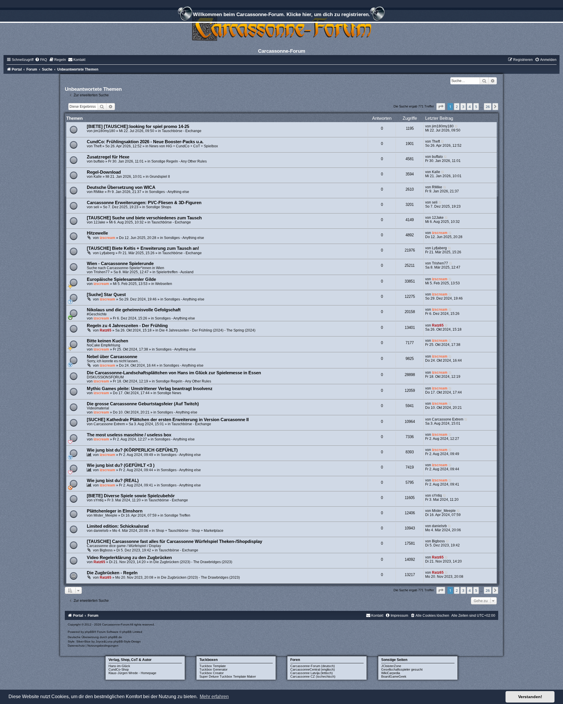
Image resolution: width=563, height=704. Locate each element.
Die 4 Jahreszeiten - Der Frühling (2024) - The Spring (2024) (207, 330)
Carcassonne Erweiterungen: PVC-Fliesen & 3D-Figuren (144, 202)
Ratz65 (105, 330)
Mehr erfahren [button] (214, 696)
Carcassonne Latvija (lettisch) (311, 673)
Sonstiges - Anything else (169, 192)
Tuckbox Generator (213, 669)
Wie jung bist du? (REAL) (113, 480)
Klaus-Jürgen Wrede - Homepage (132, 673)
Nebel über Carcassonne (112, 356)
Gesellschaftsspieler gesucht (402, 669)
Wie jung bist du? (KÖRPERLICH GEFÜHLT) (132, 450)
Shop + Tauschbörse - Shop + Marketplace (189, 531)
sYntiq (99, 500)
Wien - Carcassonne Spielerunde (120, 263)
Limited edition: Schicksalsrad (118, 526)
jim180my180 (104, 131)
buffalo (99, 161)
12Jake (99, 222)
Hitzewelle (97, 233)
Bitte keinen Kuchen (107, 341)
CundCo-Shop (118, 669)
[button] (440, 106)
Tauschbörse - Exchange (181, 131)
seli (96, 207)
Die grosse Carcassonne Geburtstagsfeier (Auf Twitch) (143, 403)
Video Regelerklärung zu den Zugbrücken (129, 557)
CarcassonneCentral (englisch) (312, 669)
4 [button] (470, 106)
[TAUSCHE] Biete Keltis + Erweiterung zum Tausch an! (143, 248)
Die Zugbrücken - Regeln (112, 572)
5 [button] (476, 106)
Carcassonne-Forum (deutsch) (312, 666)
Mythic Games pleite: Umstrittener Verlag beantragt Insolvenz (150, 388)
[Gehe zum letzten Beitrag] (456, 126)
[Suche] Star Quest (106, 294)
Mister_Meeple (105, 515)
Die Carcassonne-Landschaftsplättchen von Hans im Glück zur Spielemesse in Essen (174, 372)
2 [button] (457, 106)
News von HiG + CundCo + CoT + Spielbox (183, 146)
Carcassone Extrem (109, 424)
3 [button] (463, 106)
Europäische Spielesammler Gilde (121, 279)
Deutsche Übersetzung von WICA (121, 187)
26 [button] (488, 106)
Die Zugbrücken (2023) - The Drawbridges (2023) (192, 562)
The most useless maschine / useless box (129, 435)
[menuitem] (41, 60)
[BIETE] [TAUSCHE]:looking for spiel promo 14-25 (138, 126)
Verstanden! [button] (530, 696)
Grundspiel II (160, 177)
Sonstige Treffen (177, 515)
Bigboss (106, 550)
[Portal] (281, 27)
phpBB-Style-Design (127, 641)
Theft (97, 146)
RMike (99, 192)
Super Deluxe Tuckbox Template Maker (227, 676)
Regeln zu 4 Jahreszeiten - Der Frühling (127, 325)
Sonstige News (169, 393)
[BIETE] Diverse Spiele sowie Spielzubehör (131, 495)
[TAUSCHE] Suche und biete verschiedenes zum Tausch (144, 218)
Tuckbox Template (212, 666)
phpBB (89, 631)
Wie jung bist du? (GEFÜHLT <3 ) (121, 465)
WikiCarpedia (390, 673)
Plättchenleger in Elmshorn (115, 511)
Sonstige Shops (158, 207)
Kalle (98, 177)
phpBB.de (115, 637)
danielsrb (101, 531)
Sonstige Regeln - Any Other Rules (179, 161)
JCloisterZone (391, 666)
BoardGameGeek (393, 676)
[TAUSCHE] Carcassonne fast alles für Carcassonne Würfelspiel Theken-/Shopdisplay (174, 541)
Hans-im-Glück (119, 666)
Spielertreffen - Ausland (175, 272)
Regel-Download (104, 172)
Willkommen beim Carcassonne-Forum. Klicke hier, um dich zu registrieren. (281, 14)
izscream (107, 238)
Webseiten (163, 284)
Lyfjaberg (107, 253)
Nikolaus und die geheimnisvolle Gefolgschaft (134, 309)
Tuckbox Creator (211, 673)
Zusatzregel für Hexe (108, 157)
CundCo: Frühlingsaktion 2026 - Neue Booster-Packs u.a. (145, 141)
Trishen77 (102, 272)
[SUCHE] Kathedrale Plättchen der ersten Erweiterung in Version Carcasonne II (168, 419)
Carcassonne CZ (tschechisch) (312, 676)
